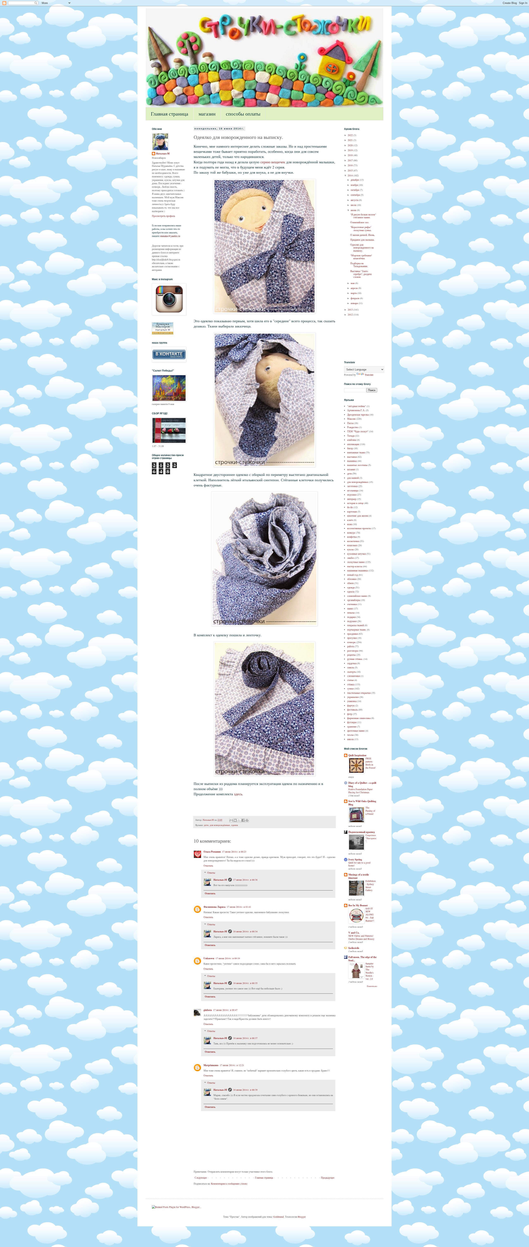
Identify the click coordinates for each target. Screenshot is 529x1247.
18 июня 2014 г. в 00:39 (245, 1089)
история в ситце (355, 503)
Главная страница (169, 113)
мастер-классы (354, 566)
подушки (351, 621)
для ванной (353, 477)
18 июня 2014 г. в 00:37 (245, 1038)
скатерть (351, 671)
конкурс (351, 532)
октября (355, 189)
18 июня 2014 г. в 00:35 (245, 983)
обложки (351, 578)
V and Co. (353, 932)
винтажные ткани (356, 452)
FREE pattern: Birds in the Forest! (371, 763)
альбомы (351, 439)
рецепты (351, 654)
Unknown (209, 958)
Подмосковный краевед (361, 832)
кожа (349, 524)
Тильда (350, 435)
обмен (350, 583)
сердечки (351, 663)
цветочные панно (356, 730)
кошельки (352, 545)
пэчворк (351, 642)
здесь (238, 793)
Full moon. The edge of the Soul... (362, 958)
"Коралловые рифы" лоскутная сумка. (360, 228)
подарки (351, 617)
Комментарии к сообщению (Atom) (229, 1183)
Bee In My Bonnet (358, 905)
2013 (350, 309)
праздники (352, 633)
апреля (354, 288)
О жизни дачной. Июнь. (362, 234)
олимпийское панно (357, 595)
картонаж (352, 511)
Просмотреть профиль (163, 215)
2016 (350, 165)
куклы (350, 549)
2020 (350, 145)
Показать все (372, 986)
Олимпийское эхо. (359, 222)
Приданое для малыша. (362, 239)
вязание (351, 469)
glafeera (208, 1010)
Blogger (301, 1216)
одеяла (234, 825)
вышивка (352, 460)
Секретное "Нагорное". (371, 838)
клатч (350, 520)
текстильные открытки (359, 692)
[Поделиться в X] (239, 820)
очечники (352, 604)
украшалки (353, 697)
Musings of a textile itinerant (358, 876)
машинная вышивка (357, 570)
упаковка (351, 701)
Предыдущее (327, 1177)
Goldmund (278, 1216)
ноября (355, 184)
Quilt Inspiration (357, 755)
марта (354, 293)
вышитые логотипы (357, 465)
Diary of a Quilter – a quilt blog (362, 784)
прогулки (352, 637)
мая (353, 283)
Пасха (350, 423)
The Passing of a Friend (370, 810)
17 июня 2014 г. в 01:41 (239, 906)
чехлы (350, 734)
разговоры (352, 650)
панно (350, 608)
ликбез (350, 557)
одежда (351, 587)
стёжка (350, 684)
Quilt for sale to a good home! (359, 864)
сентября (356, 194)
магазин (207, 113)
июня (354, 210)
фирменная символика (359, 718)
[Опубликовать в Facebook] (243, 820)
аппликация (353, 444)
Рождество (352, 427)
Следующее (201, 1177)
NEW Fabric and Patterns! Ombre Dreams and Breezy (361, 937)
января (355, 303)
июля (354, 205)
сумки (350, 688)
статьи (350, 680)
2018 (350, 155)
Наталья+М (220, 880)
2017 (350, 160)
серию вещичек (272, 161)
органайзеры (353, 600)
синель (350, 667)
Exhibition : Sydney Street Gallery (371, 885)
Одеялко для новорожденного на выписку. (362, 247)
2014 (350, 175)
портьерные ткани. (356, 629)
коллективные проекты (359, 528)
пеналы (351, 612)
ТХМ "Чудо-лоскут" (357, 431)
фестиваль (352, 709)
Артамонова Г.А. (356, 410)
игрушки (351, 494)
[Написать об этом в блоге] (235, 820)
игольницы (352, 490)
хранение (351, 726)
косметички (353, 541)
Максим (351, 418)
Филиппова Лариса (214, 907)
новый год (352, 574)
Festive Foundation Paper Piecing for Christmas (360, 791)
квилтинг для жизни (357, 515)
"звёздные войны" (356, 406)
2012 (350, 314)
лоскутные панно (356, 562)
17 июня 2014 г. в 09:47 (225, 1010)
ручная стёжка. (355, 659)
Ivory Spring (355, 859)
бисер (350, 448)
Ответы (211, 872)
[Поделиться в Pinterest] (247, 820)
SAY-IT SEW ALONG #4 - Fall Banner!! (370, 914)
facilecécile (353, 948)
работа (350, 646)
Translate (369, 374)
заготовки (352, 486)
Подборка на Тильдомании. (359, 265)
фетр (349, 713)
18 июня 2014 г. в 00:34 (245, 931)
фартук (351, 705)
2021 (350, 140)
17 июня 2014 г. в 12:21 (232, 1065)
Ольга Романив (212, 851)
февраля (355, 298)
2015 (350, 170)
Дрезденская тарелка (358, 414)
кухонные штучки (356, 553)
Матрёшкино (211, 1065)
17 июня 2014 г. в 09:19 (228, 958)
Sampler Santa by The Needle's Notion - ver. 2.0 (370, 971)
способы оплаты (243, 113)
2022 (350, 135)
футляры (351, 722)
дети (206, 825)
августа (355, 200)
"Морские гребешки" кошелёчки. (361, 257)
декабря (355, 179)
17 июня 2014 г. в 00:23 (234, 851)
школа (350, 739)
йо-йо (350, 507)
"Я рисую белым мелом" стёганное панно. (363, 216)
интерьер (351, 498)
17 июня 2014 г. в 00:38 (245, 879)
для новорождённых (220, 825)
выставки (352, 456)
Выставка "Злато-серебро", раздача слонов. (361, 274)
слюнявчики (353, 675)
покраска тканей (355, 625)
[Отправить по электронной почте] (231, 820)
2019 (350, 150)
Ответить (208, 865)
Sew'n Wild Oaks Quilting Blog (362, 802)
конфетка (352, 536)
